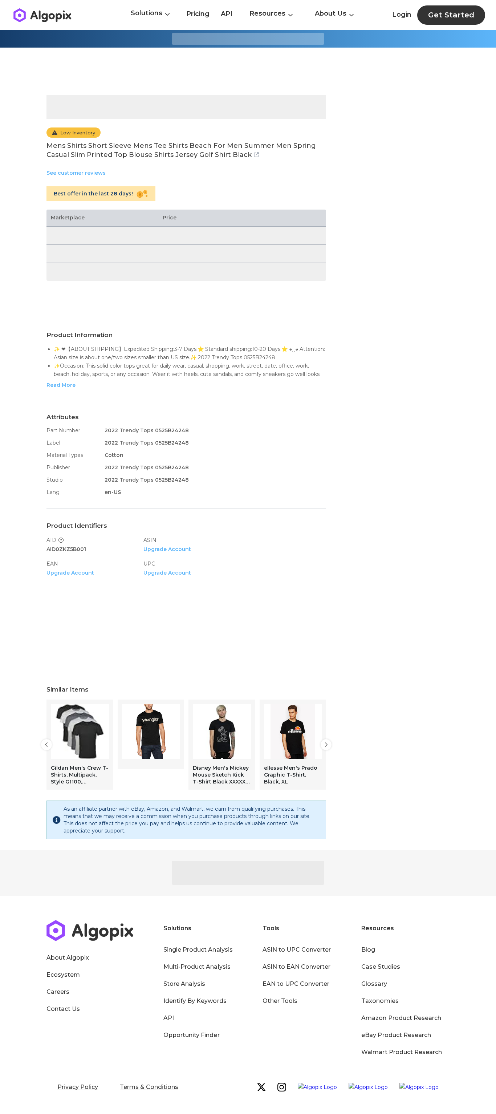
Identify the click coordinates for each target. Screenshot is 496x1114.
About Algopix (67, 957)
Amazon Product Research (401, 1017)
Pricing (198, 14)
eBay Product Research (396, 1035)
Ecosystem (63, 974)
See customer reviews (76, 173)
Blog (368, 949)
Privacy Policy (77, 1086)
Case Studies (380, 966)
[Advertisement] (248, 71)
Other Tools (280, 1000)
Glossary (374, 983)
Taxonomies (379, 1000)
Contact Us (63, 1008)
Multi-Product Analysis (197, 966)
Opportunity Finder (191, 1035)
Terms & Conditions (149, 1086)
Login (401, 15)
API (226, 14)
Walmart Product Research (401, 1052)
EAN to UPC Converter (296, 983)
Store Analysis (184, 983)
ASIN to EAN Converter (297, 966)
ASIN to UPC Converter (297, 949)
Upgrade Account (167, 549)
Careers (57, 991)
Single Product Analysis (198, 949)
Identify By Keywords (195, 1000)
